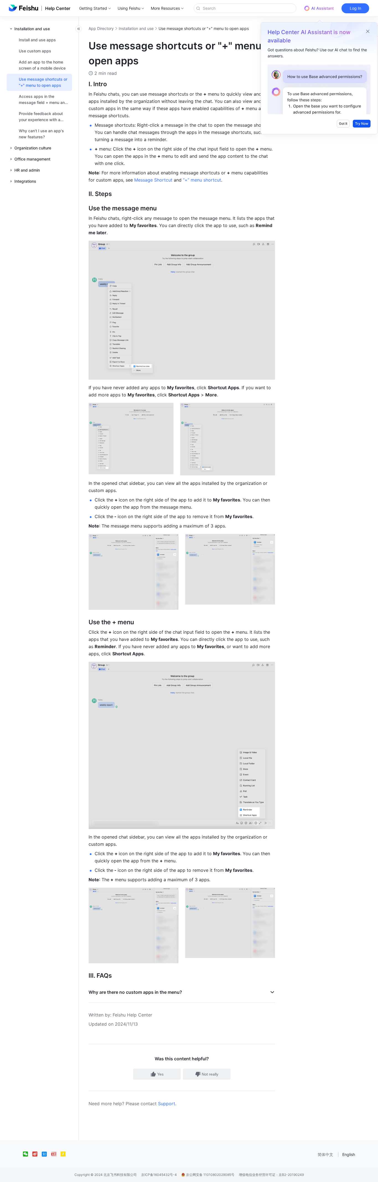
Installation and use (136, 28)
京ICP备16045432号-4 (159, 1175)
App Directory (101, 28)
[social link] (27, 1154)
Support (166, 1103)
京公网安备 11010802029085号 (209, 1175)
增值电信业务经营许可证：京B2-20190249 (271, 1175)
